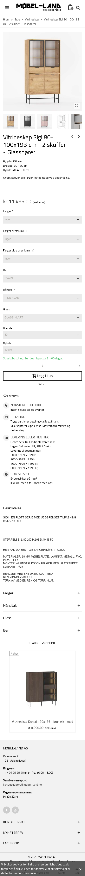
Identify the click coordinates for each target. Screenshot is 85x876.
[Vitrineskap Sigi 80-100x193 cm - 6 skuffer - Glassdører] (79, 136)
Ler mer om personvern (24, 873)
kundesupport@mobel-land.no (22, 784)
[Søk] (78, 7)
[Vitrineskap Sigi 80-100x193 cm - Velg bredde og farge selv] (72, 136)
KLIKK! (61, 549)
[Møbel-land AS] (38, 7)
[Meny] (7, 7)
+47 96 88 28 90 (13, 772)
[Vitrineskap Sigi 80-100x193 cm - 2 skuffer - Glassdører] (77, 106)
